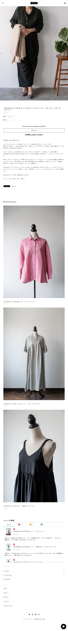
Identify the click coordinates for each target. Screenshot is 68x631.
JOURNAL (6, 597)
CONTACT (6, 601)
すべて (9, 524)
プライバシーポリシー (27, 619)
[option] (34, 53)
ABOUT (5, 593)
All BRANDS (6, 579)
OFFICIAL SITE (7, 606)
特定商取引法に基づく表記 (39, 619)
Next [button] (66, 53)
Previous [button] (2, 53)
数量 (4, 120)
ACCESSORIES (7, 575)
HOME (5, 588)
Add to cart (34, 130)
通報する (14, 186)
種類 (4, 116)
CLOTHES (6, 571)
